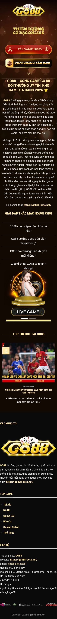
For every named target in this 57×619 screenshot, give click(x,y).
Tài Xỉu (7, 511)
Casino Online (11, 534)
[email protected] (17, 570)
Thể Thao (8, 539)
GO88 (3, 472)
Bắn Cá (7, 528)
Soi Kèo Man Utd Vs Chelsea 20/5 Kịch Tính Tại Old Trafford (28, 398)
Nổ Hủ (6, 517)
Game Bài (8, 523)
